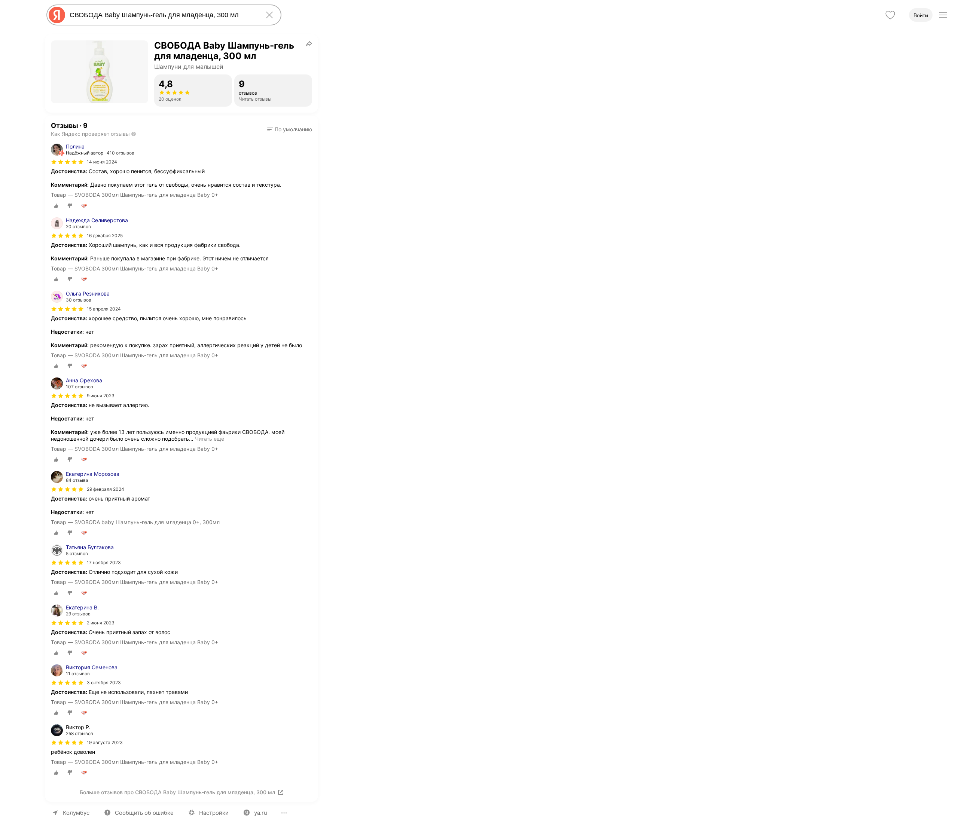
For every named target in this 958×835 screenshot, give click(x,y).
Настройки (214, 812)
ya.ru (260, 812)
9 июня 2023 (101, 395)
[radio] (56, 205)
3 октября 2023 (104, 682)
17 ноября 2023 (104, 562)
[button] (289, 129)
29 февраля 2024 (105, 489)
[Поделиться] (309, 43)
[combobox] (162, 15)
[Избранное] (890, 15)
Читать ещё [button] (209, 438)
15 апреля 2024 (104, 309)
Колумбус (76, 812)
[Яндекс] (57, 15)
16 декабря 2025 (105, 235)
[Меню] (943, 14)
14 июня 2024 (102, 162)
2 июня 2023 (101, 623)
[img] (67, 162)
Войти (920, 15)
